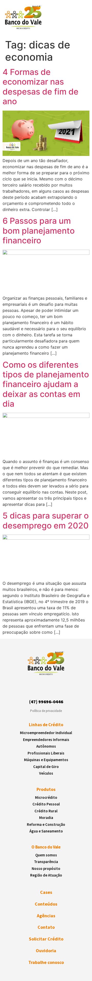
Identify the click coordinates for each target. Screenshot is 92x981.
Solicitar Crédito (46, 939)
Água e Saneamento (46, 831)
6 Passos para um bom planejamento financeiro (39, 230)
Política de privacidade (46, 711)
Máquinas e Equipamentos (46, 759)
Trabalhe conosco (46, 962)
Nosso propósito (46, 868)
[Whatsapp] (59, 689)
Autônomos (46, 746)
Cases (46, 892)
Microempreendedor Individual (46, 732)
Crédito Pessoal (46, 804)
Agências (46, 916)
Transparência (46, 861)
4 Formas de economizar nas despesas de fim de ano (40, 86)
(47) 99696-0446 (46, 702)
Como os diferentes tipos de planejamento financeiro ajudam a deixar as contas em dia (46, 384)
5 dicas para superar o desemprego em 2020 (46, 520)
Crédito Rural (45, 810)
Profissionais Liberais (46, 753)
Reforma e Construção (46, 824)
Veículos (46, 773)
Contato (46, 927)
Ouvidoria (46, 950)
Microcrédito (46, 797)
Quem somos (46, 855)
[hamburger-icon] (79, 18)
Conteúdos (46, 904)
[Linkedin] (50, 689)
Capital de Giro (46, 766)
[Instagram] (32, 689)
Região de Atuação (46, 875)
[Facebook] (41, 689)
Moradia (46, 817)
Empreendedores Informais (46, 739)
